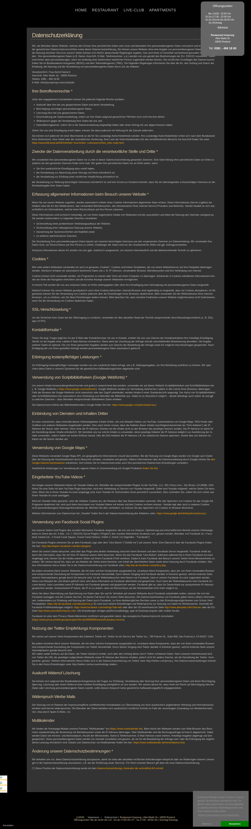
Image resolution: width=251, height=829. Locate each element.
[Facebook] (3, 784)
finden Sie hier (150, 468)
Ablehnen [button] (207, 824)
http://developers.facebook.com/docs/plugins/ (66, 546)
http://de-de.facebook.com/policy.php (146, 565)
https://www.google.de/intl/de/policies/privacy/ (181, 513)
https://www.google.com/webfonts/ (77, 389)
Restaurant (105, 10)
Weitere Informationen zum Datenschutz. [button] (219, 815)
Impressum (93, 817)
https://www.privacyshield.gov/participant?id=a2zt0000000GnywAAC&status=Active (78, 619)
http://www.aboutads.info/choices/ (183, 607)
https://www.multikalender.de (126, 728)
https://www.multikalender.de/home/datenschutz (159, 742)
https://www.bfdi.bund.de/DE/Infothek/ (52, 142)
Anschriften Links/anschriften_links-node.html (98, 142)
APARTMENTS (162, 10)
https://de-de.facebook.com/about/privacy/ (70, 603)
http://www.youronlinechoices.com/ (57, 610)
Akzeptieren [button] (235, 824)
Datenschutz (111, 817)
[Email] (3, 789)
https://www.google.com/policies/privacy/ (134, 405)
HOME (81, 10)
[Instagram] (3, 778)
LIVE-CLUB (134, 10)
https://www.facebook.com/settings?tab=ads (98, 607)
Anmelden (8, 825)
